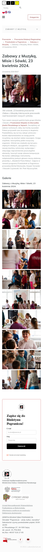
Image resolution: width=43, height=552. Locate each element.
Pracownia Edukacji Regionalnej (27, 39)
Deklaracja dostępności (12, 513)
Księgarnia (34, 17)
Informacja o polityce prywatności (16, 510)
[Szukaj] (20, 8)
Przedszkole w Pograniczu (16, 42)
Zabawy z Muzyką (16, 29)
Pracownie (6, 39)
